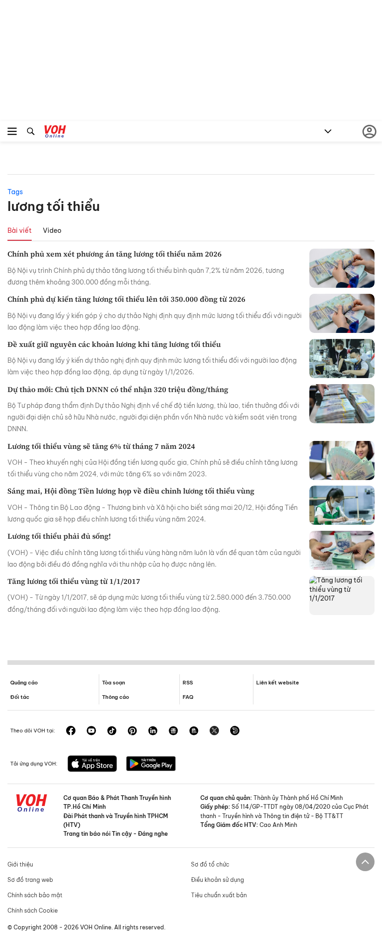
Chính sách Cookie (32, 910)
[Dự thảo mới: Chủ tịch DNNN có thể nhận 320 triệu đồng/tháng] (342, 403)
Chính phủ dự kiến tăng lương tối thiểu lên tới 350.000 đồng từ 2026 (126, 299)
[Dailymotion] (235, 731)
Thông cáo (115, 697)
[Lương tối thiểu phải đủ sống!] (342, 550)
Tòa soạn (113, 682)
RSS (188, 682)
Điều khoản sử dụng (217, 879)
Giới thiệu (20, 864)
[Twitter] (214, 731)
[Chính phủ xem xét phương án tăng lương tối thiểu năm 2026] (342, 268)
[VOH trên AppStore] (92, 765)
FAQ (188, 697)
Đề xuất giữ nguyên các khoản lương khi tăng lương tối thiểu (114, 344)
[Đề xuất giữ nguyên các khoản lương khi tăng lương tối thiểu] (342, 358)
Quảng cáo (24, 682)
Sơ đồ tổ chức (210, 864)
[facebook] (71, 731)
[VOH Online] (55, 133)
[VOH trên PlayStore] (151, 765)
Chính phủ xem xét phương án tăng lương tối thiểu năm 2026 (114, 254)
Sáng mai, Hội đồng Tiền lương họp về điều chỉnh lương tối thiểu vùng (130, 491)
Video (52, 230)
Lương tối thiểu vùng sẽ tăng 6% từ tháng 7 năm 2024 (101, 446)
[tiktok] (112, 731)
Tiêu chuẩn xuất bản (219, 895)
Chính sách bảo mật (34, 895)
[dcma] (194, 731)
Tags (15, 192)
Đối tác (19, 697)
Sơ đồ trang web (30, 879)
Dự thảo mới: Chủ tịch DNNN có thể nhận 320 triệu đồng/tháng (117, 389)
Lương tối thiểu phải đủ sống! (59, 536)
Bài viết (19, 230)
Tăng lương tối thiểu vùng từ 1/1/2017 (73, 581)
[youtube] (91, 731)
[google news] (173, 731)
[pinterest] (132, 731)
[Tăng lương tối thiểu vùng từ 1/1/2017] (342, 595)
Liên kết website (277, 682)
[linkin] (153, 731)
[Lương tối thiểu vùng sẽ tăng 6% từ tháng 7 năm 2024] (342, 460)
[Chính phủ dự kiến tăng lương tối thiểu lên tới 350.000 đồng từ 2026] (342, 313)
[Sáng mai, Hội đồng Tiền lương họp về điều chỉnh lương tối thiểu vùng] (342, 505)
